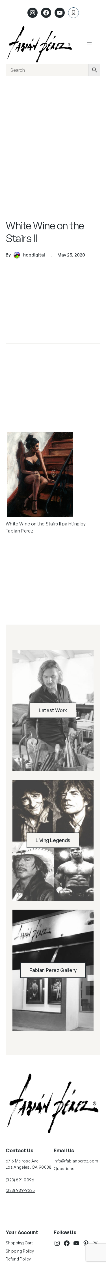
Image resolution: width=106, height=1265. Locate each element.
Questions (64, 1168)
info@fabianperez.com (76, 1161)
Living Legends (53, 840)
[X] (95, 1243)
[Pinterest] (86, 1243)
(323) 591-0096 (20, 1179)
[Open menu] (89, 43)
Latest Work (53, 710)
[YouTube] (76, 1243)
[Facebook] (46, 13)
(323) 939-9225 (20, 1190)
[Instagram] (32, 13)
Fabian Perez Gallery (53, 970)
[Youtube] (60, 13)
